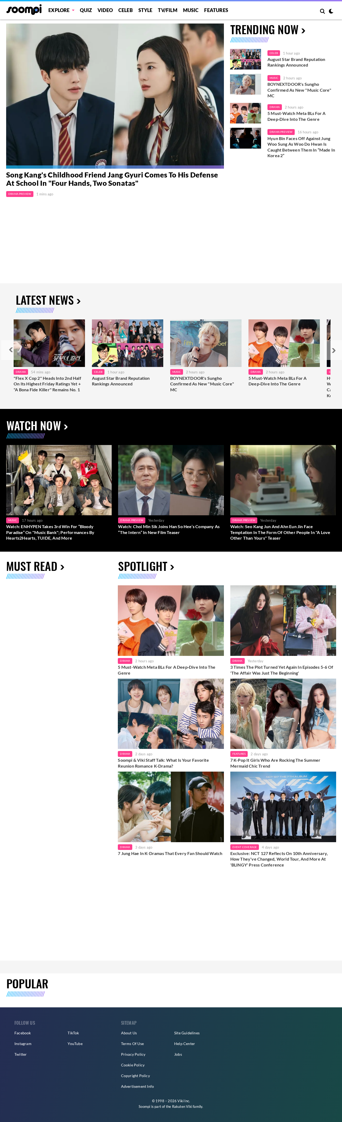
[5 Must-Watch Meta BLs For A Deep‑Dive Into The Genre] (245, 113)
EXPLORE (58, 10)
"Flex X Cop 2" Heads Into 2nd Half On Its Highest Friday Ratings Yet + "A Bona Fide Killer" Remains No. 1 (47, 384)
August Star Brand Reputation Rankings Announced (296, 62)
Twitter (20, 1054)
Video (105, 10)
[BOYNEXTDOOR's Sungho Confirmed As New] (206, 343)
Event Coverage (244, 847)
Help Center (184, 1043)
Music (191, 10)
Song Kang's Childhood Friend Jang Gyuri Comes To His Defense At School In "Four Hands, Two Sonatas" (112, 179)
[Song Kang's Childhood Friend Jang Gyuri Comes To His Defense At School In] (115, 96)
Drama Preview (19, 193)
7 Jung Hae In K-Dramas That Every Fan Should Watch (170, 853)
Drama (275, 107)
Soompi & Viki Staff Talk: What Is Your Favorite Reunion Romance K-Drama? (163, 762)
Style (145, 10)
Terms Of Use (132, 1043)
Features (216, 10)
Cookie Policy (133, 1065)
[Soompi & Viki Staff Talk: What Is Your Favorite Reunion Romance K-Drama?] (171, 714)
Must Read (31, 565)
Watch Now (33, 425)
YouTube (75, 1043)
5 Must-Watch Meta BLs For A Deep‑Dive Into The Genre (296, 116)
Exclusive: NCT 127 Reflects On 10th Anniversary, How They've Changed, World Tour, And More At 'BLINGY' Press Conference (279, 859)
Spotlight (142, 565)
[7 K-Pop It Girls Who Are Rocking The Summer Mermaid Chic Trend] (283, 714)
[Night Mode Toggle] (331, 12)
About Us (129, 1033)
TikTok (73, 1033)
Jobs (178, 1054)
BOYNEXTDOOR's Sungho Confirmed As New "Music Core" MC (299, 90)
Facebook (22, 1033)
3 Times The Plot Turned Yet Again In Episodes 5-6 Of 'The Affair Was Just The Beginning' (281, 669)
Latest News (45, 299)
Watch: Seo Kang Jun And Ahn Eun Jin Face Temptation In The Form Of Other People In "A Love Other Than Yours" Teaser (280, 532)
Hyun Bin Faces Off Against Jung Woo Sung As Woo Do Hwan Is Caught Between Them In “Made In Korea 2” (301, 147)
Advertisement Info (137, 1086)
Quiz (86, 10)
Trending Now (264, 29)
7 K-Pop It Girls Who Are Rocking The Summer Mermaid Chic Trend (275, 762)
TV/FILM (167, 10)
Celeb (125, 10)
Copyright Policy (135, 1075)
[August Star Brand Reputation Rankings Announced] (245, 59)
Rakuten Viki (182, 1106)
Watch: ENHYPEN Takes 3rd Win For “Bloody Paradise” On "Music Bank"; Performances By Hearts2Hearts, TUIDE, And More (50, 532)
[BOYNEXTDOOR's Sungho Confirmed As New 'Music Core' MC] (245, 84)
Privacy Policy (133, 1054)
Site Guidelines (187, 1033)
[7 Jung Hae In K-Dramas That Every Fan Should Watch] (171, 807)
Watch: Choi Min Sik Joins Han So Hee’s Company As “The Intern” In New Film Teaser (169, 529)
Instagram (23, 1043)
